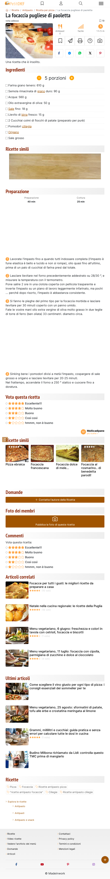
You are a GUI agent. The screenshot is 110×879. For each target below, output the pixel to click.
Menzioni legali (67, 849)
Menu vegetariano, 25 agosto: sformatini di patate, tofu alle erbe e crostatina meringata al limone (66, 709)
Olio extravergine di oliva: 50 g (29, 103)
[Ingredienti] (5, 439)
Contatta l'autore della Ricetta (56, 499)
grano (41, 91)
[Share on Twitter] (90, 53)
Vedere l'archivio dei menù (21, 843)
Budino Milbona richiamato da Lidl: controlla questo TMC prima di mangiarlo (67, 754)
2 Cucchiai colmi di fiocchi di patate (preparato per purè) (46, 120)
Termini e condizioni (70, 843)
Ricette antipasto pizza (52, 786)
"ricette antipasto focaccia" (26, 792)
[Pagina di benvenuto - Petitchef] (7, 10)
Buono (29, 413)
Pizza (13, 786)
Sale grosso (16, 138)
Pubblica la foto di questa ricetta (55, 524)
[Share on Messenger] (69, 53)
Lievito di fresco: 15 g (26, 114)
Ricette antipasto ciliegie (78, 792)
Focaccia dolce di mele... (66, 466)
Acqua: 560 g (17, 97)
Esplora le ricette (17, 801)
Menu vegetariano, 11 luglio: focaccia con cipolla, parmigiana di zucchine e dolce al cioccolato (65, 653)
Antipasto (20, 806)
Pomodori (20, 126)
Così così (31, 418)
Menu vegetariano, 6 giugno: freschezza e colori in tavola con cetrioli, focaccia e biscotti (66, 630)
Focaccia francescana (40, 466)
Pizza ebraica (15, 464)
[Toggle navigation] (101, 3)
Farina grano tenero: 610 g (26, 85)
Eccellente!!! (33, 403)
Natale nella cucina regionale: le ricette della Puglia (66, 606)
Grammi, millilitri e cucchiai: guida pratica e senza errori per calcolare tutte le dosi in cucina (65, 731)
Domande (12, 849)
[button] (9, 41)
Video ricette (14, 838)
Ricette (11, 833)
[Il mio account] (61, 3)
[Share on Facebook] (59, 53)
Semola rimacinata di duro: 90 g (34, 91)
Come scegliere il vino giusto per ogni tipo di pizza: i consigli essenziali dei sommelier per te (67, 686)
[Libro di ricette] (42, 3)
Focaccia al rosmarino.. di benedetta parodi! (91, 470)
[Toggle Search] (81, 3)
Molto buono (33, 408)
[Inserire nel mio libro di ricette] (60, 41)
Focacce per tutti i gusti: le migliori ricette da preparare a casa (61, 585)
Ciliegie (53, 792)
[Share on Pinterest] (100, 53)
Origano (13, 132)
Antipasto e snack (24, 819)
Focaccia (27, 786)
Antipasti (19, 813)
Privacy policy (66, 838)
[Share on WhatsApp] (80, 53)
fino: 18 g (18, 108)
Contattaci (64, 833)
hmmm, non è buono (38, 423)
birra (24, 114)
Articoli (11, 854)
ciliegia (27, 126)
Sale (11, 108)
